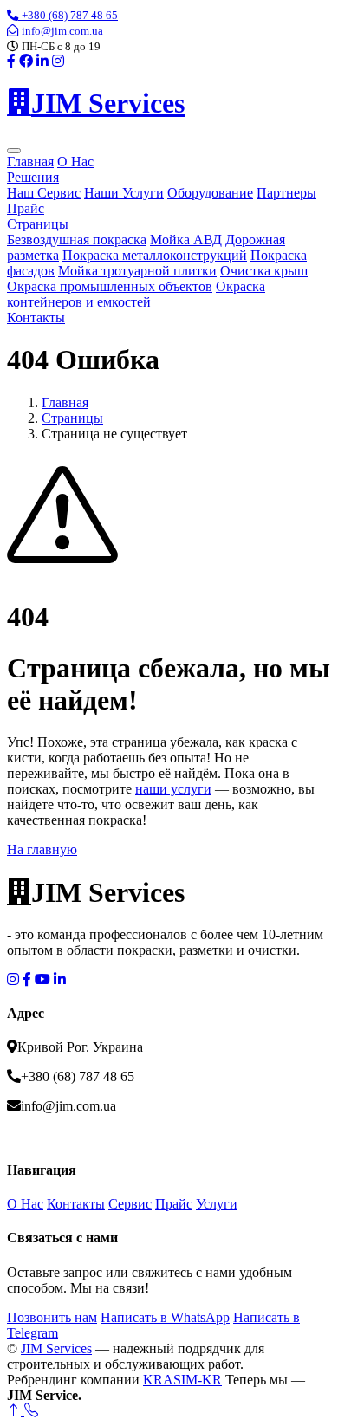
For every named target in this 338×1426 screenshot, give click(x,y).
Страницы (37, 224)
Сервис (130, 1203)
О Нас (75, 161)
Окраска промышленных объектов (109, 286)
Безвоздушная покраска (76, 239)
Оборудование (210, 192)
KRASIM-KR (182, 1379)
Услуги (216, 1203)
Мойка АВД (186, 239)
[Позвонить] (31, 1410)
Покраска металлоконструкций (154, 255)
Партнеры (286, 192)
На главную (42, 849)
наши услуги (173, 788)
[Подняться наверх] (15, 1410)
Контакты (36, 317)
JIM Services (56, 1348)
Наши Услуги (124, 192)
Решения (33, 177)
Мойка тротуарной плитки (137, 270)
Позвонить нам (52, 1317)
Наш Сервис (44, 192)
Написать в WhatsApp (165, 1317)
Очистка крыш (264, 270)
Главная (30, 161)
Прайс (25, 208)
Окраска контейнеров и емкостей (136, 294)
